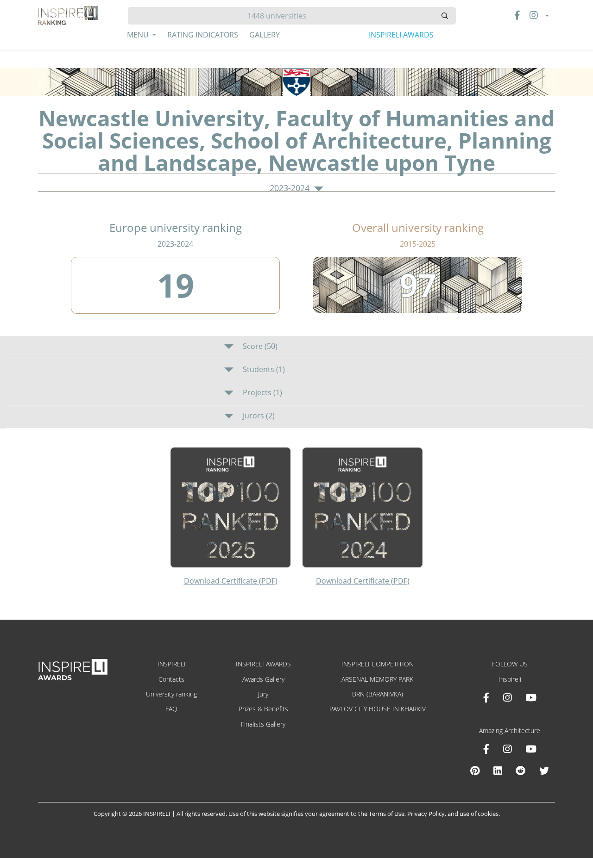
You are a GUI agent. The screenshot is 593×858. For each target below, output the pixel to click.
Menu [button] (139, 35)
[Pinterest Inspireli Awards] (475, 770)
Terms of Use (386, 813)
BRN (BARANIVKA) (377, 694)
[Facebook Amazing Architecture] (486, 748)
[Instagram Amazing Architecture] (507, 748)
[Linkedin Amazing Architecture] (497, 770)
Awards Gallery (263, 679)
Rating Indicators (202, 35)
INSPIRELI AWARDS (401, 35)
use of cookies (479, 813)
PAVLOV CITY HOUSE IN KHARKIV (377, 708)
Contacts (171, 679)
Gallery (264, 35)
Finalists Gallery (263, 724)
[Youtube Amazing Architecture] (531, 748)
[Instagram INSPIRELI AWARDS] (507, 697)
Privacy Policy (426, 813)
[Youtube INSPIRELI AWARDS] (531, 697)
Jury (263, 694)
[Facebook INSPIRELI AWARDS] (486, 697)
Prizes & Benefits (263, 708)
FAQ (171, 708)
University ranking (171, 694)
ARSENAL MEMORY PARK (377, 679)
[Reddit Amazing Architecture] (520, 770)
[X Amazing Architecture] (544, 770)
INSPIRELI (172, 663)
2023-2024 (291, 188)
